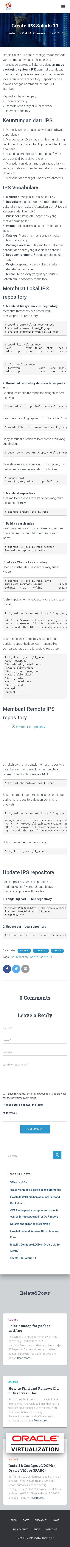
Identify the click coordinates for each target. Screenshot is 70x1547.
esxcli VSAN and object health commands (35, 1189)
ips (12, 956)
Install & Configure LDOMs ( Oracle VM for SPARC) (32, 1467)
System (57, 951)
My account (20, 1529)
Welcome (51, 1529)
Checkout (40, 1520)
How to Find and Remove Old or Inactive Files (33, 1390)
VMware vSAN (18, 1182)
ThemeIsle (48, 1538)
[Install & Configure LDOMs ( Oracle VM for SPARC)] (35, 1442)
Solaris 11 (40, 951)
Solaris (24, 951)
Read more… (24, 1358)
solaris (34, 956)
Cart (26, 1520)
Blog (14, 1520)
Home (56, 1520)
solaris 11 (46, 956)
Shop (37, 1529)
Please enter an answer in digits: (23, 1104)
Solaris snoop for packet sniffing (30, 1223)
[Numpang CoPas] (10, 6)
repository (22, 956)
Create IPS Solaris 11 (23, 1258)
